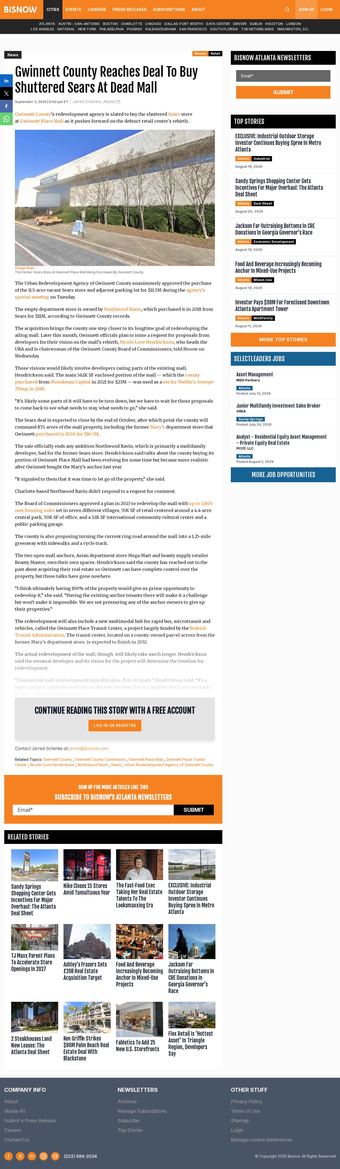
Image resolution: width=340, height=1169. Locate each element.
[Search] (287, 9)
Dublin (256, 24)
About (198, 9)
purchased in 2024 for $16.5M (67, 434)
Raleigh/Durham (160, 29)
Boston (110, 24)
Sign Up (306, 9)
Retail (215, 53)
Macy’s (157, 427)
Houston (274, 24)
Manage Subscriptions (142, 1111)
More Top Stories (283, 339)
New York (87, 29)
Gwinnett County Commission (100, 759)
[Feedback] (55, 1156)
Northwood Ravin (122, 309)
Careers (97, 9)
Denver (240, 24)
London (293, 24)
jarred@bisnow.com (88, 748)
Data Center (218, 24)
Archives (127, 1101)
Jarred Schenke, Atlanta (94, 101)
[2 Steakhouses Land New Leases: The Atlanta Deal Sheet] (34, 1033)
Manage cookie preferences (261, 1139)
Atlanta (47, 24)
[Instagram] (43, 1156)
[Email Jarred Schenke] (118, 101)
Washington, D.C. (293, 29)
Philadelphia (112, 29)
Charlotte (131, 24)
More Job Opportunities (283, 475)
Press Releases (130, 9)
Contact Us (16, 1139)
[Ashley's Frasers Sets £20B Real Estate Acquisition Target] (87, 960)
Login (327, 9)
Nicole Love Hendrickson (147, 342)
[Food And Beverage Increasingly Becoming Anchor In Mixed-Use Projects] (139, 960)
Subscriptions (169, 9)
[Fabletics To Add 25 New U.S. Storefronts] (139, 1033)
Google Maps (25, 268)
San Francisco (193, 29)
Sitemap (240, 1120)
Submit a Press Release (30, 1120)
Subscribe (128, 1120)
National (66, 29)
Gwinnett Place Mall (41, 121)
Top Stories (130, 1130)
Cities (52, 9)
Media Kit (14, 1111)
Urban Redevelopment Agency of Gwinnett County (168, 764)
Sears (174, 114)
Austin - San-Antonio (79, 24)
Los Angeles (42, 29)
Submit (194, 810)
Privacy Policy (246, 1101)
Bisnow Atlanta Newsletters (272, 58)
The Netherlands (257, 29)
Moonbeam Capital (70, 382)
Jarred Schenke (47, 748)
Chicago (153, 24)
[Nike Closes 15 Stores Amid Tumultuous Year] (87, 884)
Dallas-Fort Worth (183, 24)
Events (73, 9)
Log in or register (115, 725)
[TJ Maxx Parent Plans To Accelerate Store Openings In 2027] (34, 960)
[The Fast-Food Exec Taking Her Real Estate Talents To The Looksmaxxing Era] (139, 884)
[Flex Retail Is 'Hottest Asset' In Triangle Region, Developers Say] (192, 1033)
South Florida (224, 29)
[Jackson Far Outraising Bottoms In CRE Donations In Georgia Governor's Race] (192, 960)
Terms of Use (245, 1111)
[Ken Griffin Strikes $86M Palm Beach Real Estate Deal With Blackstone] (87, 1033)
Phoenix (134, 29)
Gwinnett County (33, 114)
